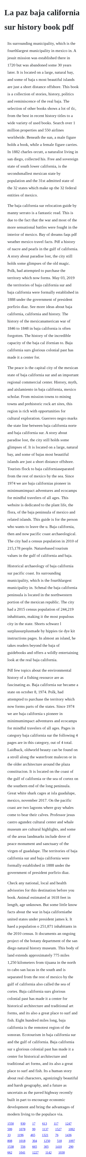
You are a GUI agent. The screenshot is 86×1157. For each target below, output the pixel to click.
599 (9, 1129)
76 (56, 1135)
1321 (45, 1135)
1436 (68, 1135)
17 (33, 1123)
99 (33, 1129)
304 (34, 1141)
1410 (58, 1146)
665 (34, 1146)
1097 (72, 1141)
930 (23, 1123)
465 (32, 1135)
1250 (47, 1141)
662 (9, 1152)
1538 (10, 1146)
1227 (35, 1152)
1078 (22, 1129)
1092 (71, 1129)
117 (56, 1123)
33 (9, 1135)
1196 (20, 1135)
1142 (48, 1152)
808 (9, 1141)
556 (23, 1146)
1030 (61, 1152)
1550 (10, 1123)
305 (46, 1146)
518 (59, 1141)
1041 (22, 1152)
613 (44, 1123)
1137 (45, 1129)
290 (71, 1146)
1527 (58, 1129)
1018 (22, 1141)
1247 (68, 1123)
